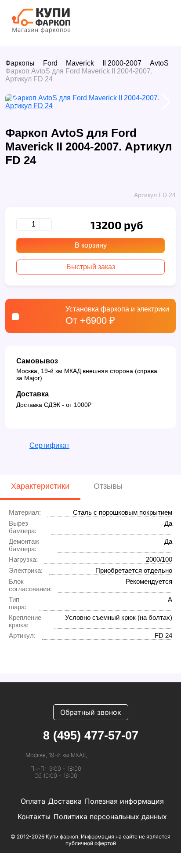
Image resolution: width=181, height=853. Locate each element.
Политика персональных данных (110, 816)
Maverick (80, 63)
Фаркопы (20, 63)
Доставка (65, 801)
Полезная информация (124, 801)
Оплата (33, 801)
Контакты (34, 816)
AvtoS (159, 63)
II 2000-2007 (121, 63)
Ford (50, 63)
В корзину (91, 245)
